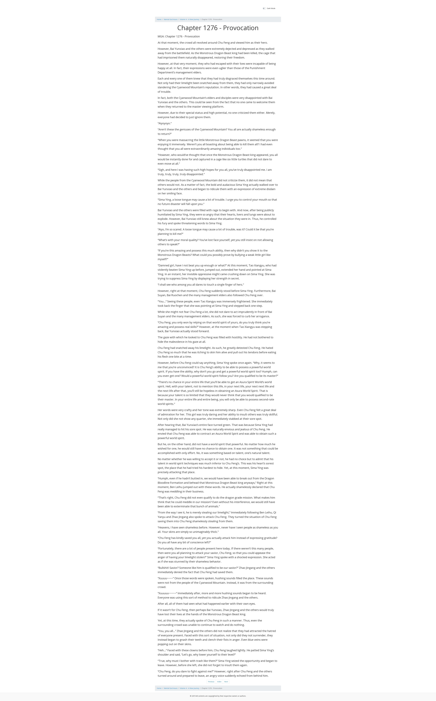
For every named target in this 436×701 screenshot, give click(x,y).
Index (219, 682)
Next (226, 682)
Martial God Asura (170, 19)
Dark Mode (271, 8)
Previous (211, 682)
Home (159, 19)
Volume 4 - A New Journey (189, 19)
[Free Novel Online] (217, 8)
